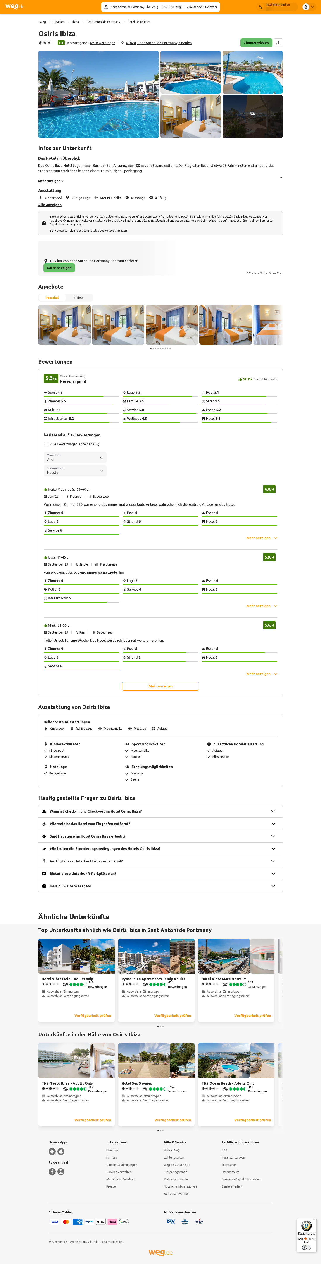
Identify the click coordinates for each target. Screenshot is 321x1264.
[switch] (306, 1247)
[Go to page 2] (153, 348)
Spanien (59, 22)
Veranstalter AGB (233, 1157)
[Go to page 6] (163, 348)
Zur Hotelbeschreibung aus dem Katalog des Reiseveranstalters (88, 230)
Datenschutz (230, 1172)
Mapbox (254, 273)
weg (43, 22)
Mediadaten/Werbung (121, 1179)
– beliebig (151, 7)
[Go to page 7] (165, 348)
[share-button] (278, 43)
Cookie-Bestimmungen (121, 1165)
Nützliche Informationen (180, 1186)
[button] (98, 94)
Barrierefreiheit (232, 1186)
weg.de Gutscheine (177, 1165)
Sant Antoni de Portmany (127, 7)
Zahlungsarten (174, 1157)
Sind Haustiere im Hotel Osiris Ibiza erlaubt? (88, 836)
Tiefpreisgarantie (175, 1172)
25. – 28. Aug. (172, 7)
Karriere (111, 1157)
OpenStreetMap (272, 273)
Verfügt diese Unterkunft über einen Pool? (86, 861)
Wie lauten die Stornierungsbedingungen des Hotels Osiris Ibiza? (105, 849)
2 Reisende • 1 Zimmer (202, 7)
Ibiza (75, 22)
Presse (111, 1186)
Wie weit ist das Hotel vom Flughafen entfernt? (90, 824)
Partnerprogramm (176, 1179)
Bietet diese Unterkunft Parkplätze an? (83, 874)
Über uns (112, 1150)
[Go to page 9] (170, 348)
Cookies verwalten (119, 1172)
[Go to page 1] (151, 348)
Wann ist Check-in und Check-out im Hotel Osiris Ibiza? (96, 811)
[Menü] (314, 1220)
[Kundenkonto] (309, 7)
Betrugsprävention (177, 1193)
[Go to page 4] (158, 348)
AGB (225, 1150)
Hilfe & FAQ (171, 1150)
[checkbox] (46, 444)
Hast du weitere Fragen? (70, 886)
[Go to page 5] (160, 348)
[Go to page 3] (155, 348)
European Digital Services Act (242, 1179)
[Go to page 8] (167, 348)
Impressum (229, 1165)
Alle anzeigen (50, 205)
